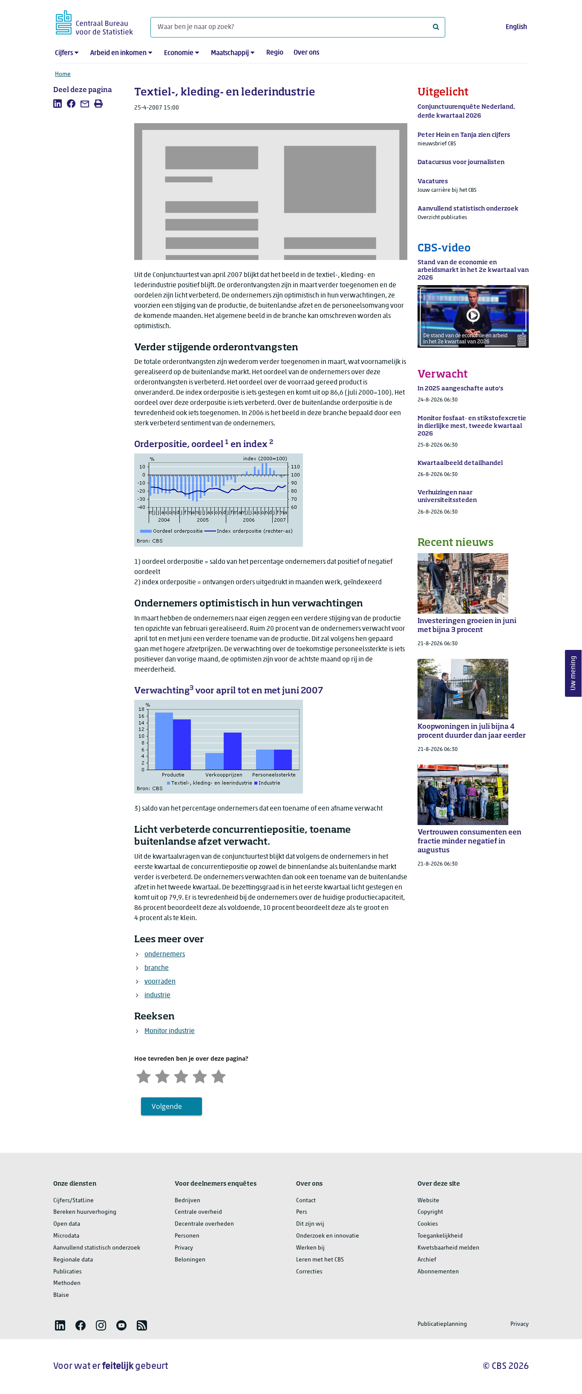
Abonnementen (438, 1272)
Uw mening (573, 673)
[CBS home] (94, 21)
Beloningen (190, 1260)
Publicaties (67, 1272)
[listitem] (57, 103)
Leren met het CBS (320, 1260)
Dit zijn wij (310, 1224)
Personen (187, 1236)
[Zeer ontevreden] (143, 1076)
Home (63, 74)
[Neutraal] (181, 1076)
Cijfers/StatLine (73, 1201)
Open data (66, 1224)
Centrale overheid (198, 1212)
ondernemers (164, 954)
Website (428, 1201)
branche (156, 968)
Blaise (61, 1295)
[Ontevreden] (162, 1076)
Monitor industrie (169, 1031)
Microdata (66, 1236)
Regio (274, 52)
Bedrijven (187, 1201)
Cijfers (64, 53)
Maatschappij (230, 53)
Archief (427, 1260)
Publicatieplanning (442, 1324)
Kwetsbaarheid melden (448, 1248)
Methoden (67, 1283)
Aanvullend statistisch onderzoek (96, 1248)
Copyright (430, 1212)
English (516, 27)
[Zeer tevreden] (218, 1076)
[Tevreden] (199, 1076)
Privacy (184, 1248)
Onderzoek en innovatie (327, 1236)
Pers (301, 1212)
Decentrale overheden (204, 1224)
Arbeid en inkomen (118, 53)
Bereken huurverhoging (84, 1212)
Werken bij (310, 1248)
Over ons (306, 52)
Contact (306, 1201)
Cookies (428, 1224)
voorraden (160, 981)
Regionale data (73, 1260)
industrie (157, 995)
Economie (178, 53)
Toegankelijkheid (440, 1236)
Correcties (309, 1272)
